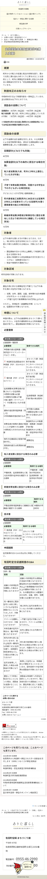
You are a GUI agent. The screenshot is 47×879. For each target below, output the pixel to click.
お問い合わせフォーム (10, 715)
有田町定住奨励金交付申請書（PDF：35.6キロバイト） (14, 364)
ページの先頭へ (40, 806)
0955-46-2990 (16, 710)
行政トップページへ (23, 29)
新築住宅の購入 (32, 40)
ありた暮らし (15, 35)
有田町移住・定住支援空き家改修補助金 (19, 768)
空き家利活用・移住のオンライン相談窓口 (20, 793)
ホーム (4, 35)
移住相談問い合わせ (44, 322)
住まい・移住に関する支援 (13, 40)
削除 (16, 343)
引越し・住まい (37, 810)
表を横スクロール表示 (14, 339)
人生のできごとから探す (19, 810)
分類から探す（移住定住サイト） (16, 37)
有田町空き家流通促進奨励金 (15, 776)
